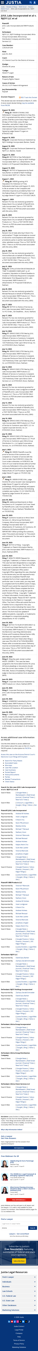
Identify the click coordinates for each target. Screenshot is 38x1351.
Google (18, 805)
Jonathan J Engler (22, 854)
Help (19, 1337)
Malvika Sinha (21, 826)
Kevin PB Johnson (22, 823)
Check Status (9, 782)
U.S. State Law (8, 1300)
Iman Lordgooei (21, 817)
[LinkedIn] (9, 1321)
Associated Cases (11, 763)
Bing (24, 805)
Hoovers (26, 869)
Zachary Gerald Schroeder (25, 961)
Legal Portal (19, 1330)
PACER (27, 748)
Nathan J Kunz (21, 832)
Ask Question (19, 1148)
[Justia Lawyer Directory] (29, 1321)
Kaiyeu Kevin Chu (22, 844)
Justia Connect (19, 1326)
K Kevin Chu (20, 820)
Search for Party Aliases (13, 761)
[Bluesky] (23, 1321)
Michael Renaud (21, 838)
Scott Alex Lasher (22, 848)
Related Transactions (12, 779)
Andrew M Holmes (22, 813)
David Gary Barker (22, 958)
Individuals (6, 1282)
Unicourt (20, 803)
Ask (35, 805)
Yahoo (30, 805)
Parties (7, 777)
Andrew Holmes (21, 841)
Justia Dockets (22, 875)
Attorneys (8, 765)
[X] (26, 1321)
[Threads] (20, 1321)
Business (6, 1286)
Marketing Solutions (10, 1310)
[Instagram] (17, 1321)
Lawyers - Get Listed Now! (19, 1234)
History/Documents (12, 775)
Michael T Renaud (22, 829)
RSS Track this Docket (29, 97)
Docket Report (10, 772)
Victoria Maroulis (22, 851)
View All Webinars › (19, 1200)
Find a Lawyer (7, 1219)
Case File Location (11, 768)
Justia (22, 1317)
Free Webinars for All (10, 1156)
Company (19, 1333)
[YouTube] (12, 1321)
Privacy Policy (19, 1344)
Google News (21, 793)
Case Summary (10, 770)
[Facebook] (15, 1321)
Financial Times (28, 797)
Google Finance (22, 867)
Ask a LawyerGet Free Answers (8, 1137)
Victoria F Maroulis (22, 835)
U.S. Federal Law (9, 1296)
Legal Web (28, 803)
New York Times (22, 800)
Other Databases (9, 1305)
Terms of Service (19, 1340)
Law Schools (7, 1291)
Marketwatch (20, 795)
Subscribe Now (19, 1261)
